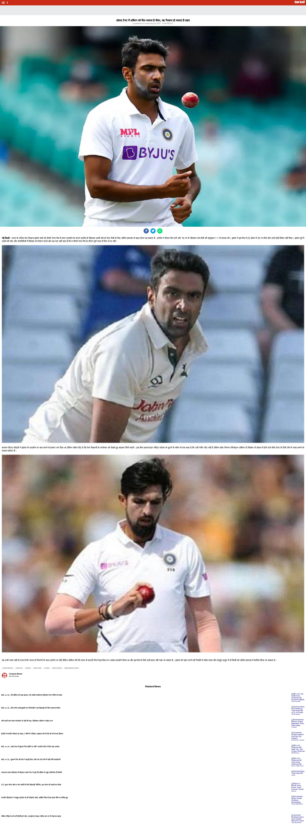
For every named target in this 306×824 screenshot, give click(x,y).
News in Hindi (56, 668)
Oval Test (19, 668)
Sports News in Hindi (71, 668)
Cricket (46, 668)
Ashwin (28, 668)
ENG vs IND (37, 668)
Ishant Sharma (8, 668)
